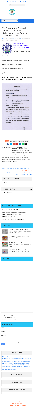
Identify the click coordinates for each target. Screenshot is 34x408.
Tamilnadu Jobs (13, 40)
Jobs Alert (24, 38)
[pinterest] (26, 1)
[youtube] (23, 1)
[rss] (18, 1)
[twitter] (8, 1)
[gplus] (13, 1)
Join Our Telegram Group (9, 317)
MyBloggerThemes (23, 401)
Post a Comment (7, 192)
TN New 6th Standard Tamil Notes (11, 210)
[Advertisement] (17, 295)
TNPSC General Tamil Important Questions (14, 212)
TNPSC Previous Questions (9, 217)
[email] (21, 1)
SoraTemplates (12, 401)
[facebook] (10, 1)
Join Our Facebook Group (9, 316)
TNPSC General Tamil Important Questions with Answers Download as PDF (20, 244)
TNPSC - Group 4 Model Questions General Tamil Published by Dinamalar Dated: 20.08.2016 (20, 231)
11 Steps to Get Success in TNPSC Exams (13, 219)
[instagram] (16, 1)
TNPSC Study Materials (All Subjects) (12, 214)
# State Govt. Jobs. (23, 141)
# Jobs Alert (13, 141)
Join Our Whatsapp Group (9, 319)
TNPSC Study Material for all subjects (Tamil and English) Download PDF (20, 250)
